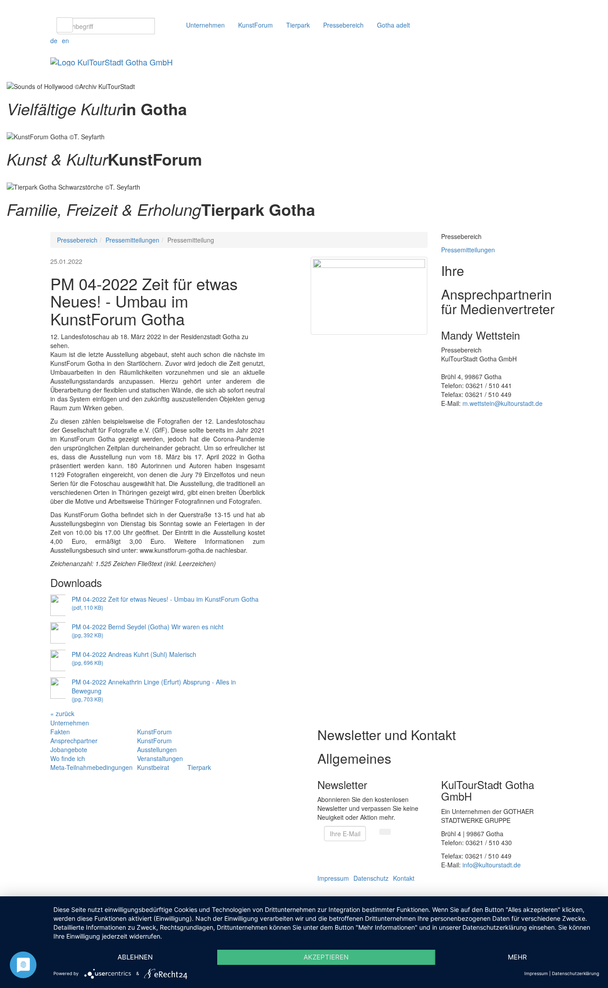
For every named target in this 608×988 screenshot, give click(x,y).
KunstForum (255, 24)
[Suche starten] (65, 24)
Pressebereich (343, 24)
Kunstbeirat (153, 767)
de (53, 40)
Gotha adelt (393, 24)
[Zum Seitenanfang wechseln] (2, 891)
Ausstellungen (157, 749)
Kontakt (403, 878)
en (65, 40)
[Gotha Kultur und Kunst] (7, 177)
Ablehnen (135, 957)
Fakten (60, 731)
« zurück (62, 713)
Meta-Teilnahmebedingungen (91, 767)
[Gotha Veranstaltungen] (7, 126)
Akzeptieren (326, 957)
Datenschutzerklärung (575, 973)
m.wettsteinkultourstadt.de (502, 403)
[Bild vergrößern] (369, 296)
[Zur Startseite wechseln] (111, 60)
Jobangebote (68, 749)
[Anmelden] (385, 832)
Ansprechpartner (73, 740)
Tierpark (298, 24)
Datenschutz (371, 878)
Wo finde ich (67, 758)
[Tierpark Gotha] (7, 227)
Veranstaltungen (160, 758)
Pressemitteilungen (132, 239)
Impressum (333, 878)
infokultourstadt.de (491, 864)
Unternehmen (205, 24)
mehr (517, 957)
